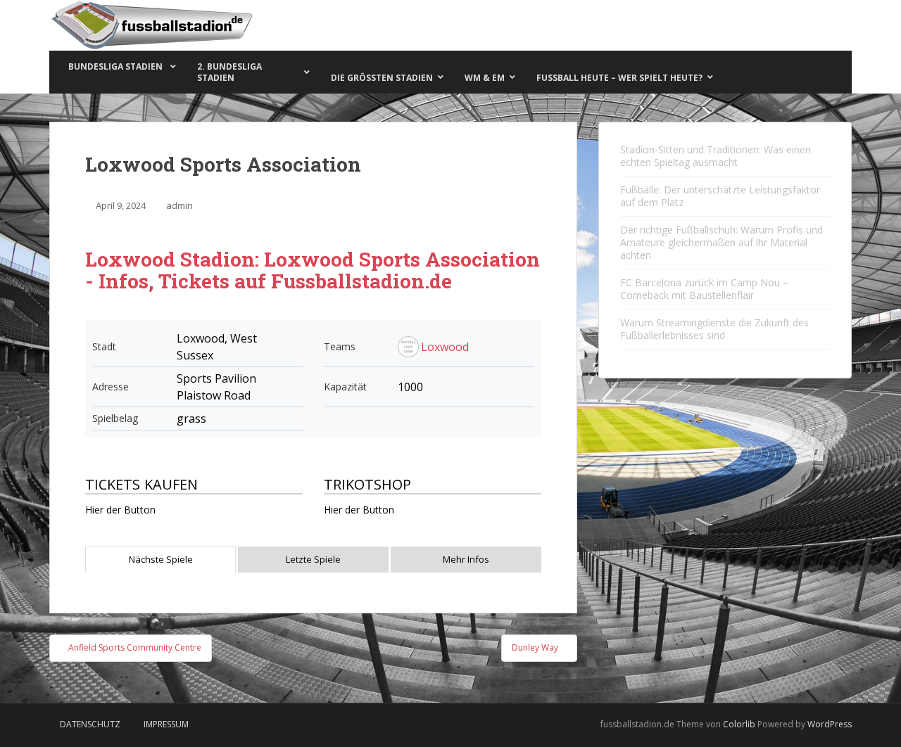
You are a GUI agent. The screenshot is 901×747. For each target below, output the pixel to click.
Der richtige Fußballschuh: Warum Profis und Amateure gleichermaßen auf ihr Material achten (721, 242)
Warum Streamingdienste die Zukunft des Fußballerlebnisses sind (714, 329)
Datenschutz (90, 724)
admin (179, 205)
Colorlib (739, 724)
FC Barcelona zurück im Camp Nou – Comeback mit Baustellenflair (704, 289)
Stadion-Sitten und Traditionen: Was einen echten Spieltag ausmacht (715, 156)
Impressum (166, 724)
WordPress (829, 724)
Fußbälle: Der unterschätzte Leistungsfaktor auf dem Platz (720, 196)
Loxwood (445, 347)
